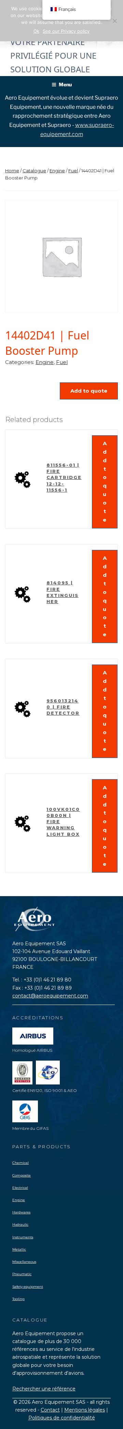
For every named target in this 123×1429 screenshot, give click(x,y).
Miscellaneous (24, 1261)
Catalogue (34, 170)
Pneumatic (21, 1274)
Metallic (19, 1249)
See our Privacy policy (66, 31)
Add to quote (88, 391)
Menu (65, 84)
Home (12, 170)
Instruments (22, 1237)
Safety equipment (27, 1286)
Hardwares (21, 1212)
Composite (21, 1175)
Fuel (73, 170)
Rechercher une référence (44, 1389)
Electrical (20, 1187)
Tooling (18, 1299)
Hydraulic (20, 1224)
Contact (50, 1410)
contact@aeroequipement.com (50, 996)
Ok (36, 31)
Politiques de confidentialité (61, 1418)
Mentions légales (84, 1410)
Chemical (20, 1163)
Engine (57, 170)
